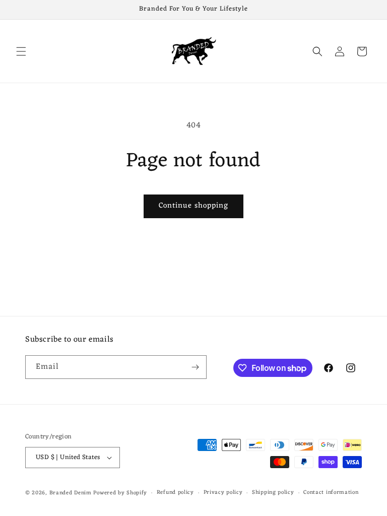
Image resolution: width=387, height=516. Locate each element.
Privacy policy (223, 492)
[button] (21, 51)
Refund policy (175, 492)
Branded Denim (70, 493)
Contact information (330, 492)
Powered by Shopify (120, 493)
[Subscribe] (195, 367)
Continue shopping (193, 206)
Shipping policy (273, 492)
